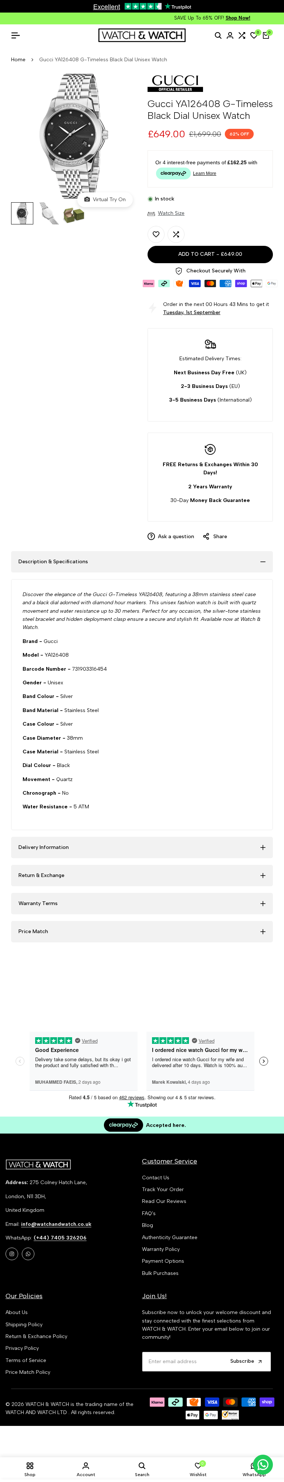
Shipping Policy (24, 1324)
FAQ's (149, 1213)
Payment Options (163, 1261)
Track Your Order (163, 1189)
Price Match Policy (28, 1372)
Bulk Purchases (160, 1273)
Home (18, 59)
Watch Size (171, 213)
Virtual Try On (108, 199)
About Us (17, 1312)
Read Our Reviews (164, 1201)
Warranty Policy (161, 1249)
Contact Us (155, 1178)
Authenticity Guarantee (169, 1237)
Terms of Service (26, 1360)
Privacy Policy (22, 1348)
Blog (147, 1225)
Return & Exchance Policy (36, 1336)
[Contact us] (263, 1465)
